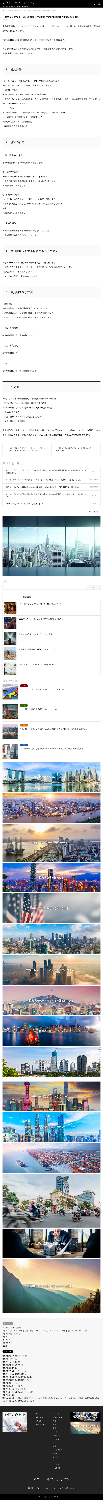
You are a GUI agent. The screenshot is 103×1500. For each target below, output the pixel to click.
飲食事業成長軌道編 (92, 1398)
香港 (31, 1331)
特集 (37, 1414)
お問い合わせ (40, 1424)
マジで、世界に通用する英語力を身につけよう (18, 1401)
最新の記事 (39, 1417)
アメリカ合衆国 (16, 1328)
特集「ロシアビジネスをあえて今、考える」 (18, 1377)
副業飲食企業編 (48, 1398)
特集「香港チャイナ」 (10, 1383)
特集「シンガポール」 (10, 1359)
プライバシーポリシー (43, 1488)
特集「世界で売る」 (9, 1395)
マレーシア (83, 1331)
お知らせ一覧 (93, 512)
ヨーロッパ (6, 1340)
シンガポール (47, 1331)
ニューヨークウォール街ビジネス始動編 (69, 1398)
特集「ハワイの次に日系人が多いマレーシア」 (18, 1392)
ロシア (5, 1337)
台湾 (26, 1331)
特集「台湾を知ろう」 (10, 1368)
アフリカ (17, 1334)
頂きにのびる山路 (9, 1398)
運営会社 (31, 1488)
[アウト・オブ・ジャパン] (19, 4)
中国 (20, 1331)
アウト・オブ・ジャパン (51, 1479)
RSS (51, 1483)
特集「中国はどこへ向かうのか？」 (15, 1389)
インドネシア (72, 1331)
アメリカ (6, 1328)
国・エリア (57, 1414)
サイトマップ (58, 1488)
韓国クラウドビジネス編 (32, 1398)
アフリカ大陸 (7, 1334)
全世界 (5, 1346)
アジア (5, 1331)
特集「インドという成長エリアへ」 (15, 1374)
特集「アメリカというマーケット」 (15, 1371)
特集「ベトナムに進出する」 (12, 1362)
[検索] (93, 4)
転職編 (19, 1398)
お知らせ (39, 1421)
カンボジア (13, 1331)
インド (38, 1331)
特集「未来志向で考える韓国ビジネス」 (16, 1380)
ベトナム (57, 1331)
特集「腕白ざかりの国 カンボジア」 (15, 1356)
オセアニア (6, 1343)
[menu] (99, 4)
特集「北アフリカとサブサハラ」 (14, 1365)
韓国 (63, 1331)
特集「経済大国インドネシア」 (13, 1386)
